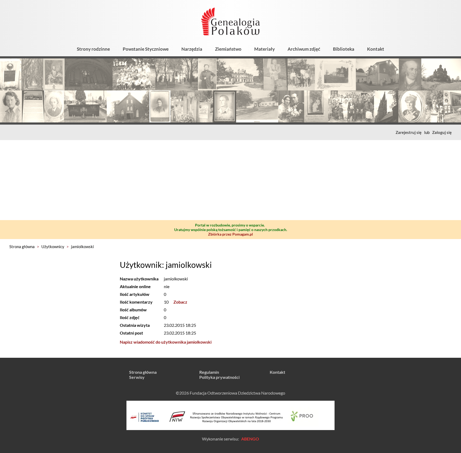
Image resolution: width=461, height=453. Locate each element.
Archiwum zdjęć (304, 49)
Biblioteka (343, 49)
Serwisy (137, 377)
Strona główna (22, 246)
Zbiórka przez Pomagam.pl (230, 234)
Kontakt (375, 49)
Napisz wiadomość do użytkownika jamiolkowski (166, 341)
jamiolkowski (82, 246)
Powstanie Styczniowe (146, 49)
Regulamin (209, 372)
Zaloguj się (442, 132)
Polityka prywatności (219, 377)
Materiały (264, 49)
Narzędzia (191, 49)
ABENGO (250, 438)
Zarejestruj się (409, 132)
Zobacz (180, 301)
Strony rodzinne (93, 49)
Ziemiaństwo (228, 49)
